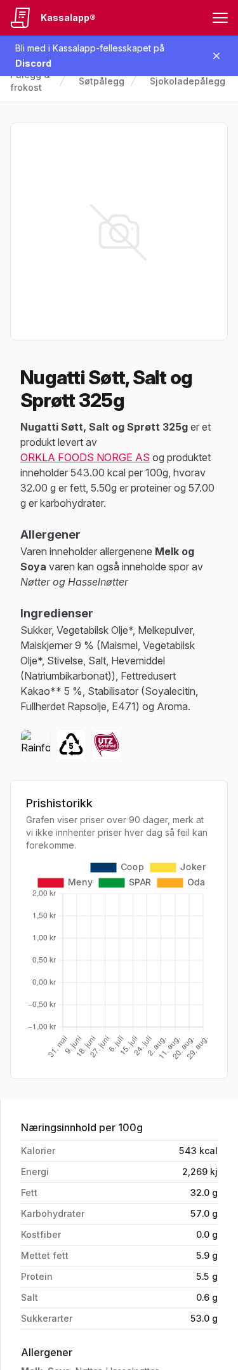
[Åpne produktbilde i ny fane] (119, 231)
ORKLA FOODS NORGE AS (85, 457)
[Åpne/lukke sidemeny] (220, 18)
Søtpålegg (101, 81)
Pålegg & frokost (30, 81)
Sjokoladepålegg (187, 81)
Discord (33, 63)
